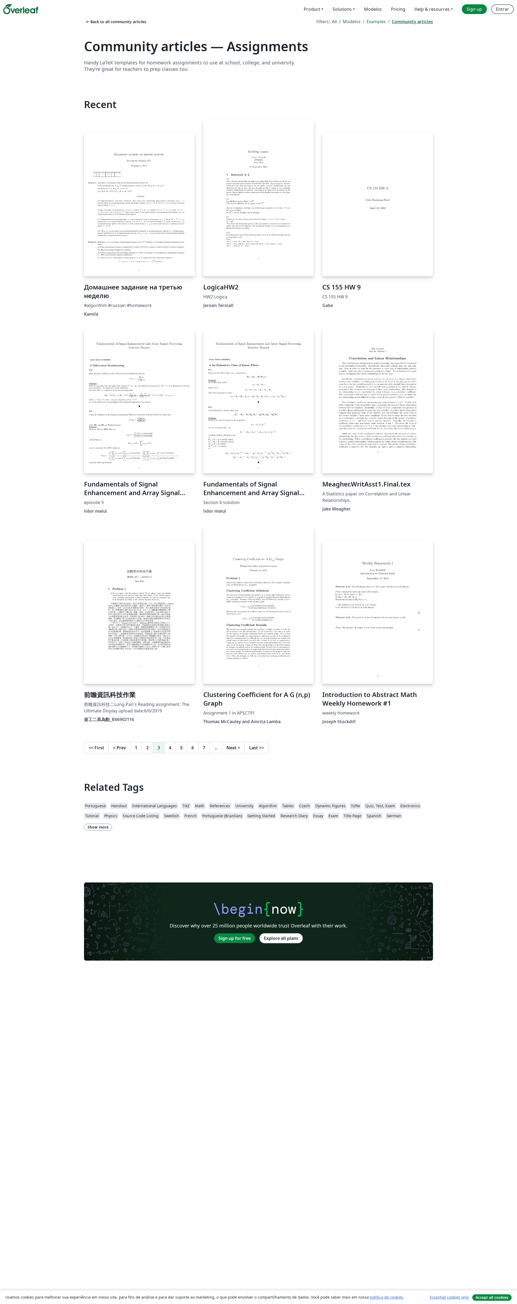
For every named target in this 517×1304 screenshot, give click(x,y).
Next (233, 748)
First (96, 748)
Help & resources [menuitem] (432, 9)
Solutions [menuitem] (342, 9)
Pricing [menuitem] (398, 9)
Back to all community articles (115, 21)
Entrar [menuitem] (502, 9)
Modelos (352, 22)
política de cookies (386, 1297)
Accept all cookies (492, 1297)
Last (256, 748)
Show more (98, 827)
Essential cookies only (449, 1297)
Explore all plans (281, 938)
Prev (119, 748)
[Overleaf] (20, 9)
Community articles (412, 22)
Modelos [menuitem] (373, 9)
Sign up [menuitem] (474, 9)
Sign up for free (234, 938)
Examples (376, 22)
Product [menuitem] (312, 9)
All (334, 22)
